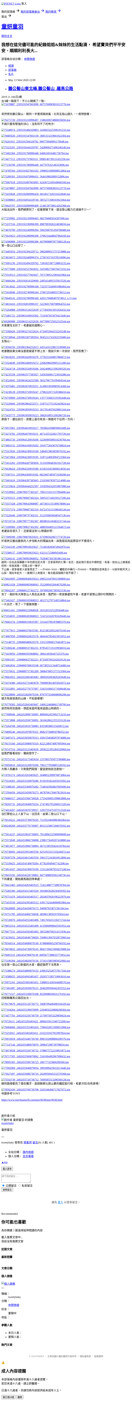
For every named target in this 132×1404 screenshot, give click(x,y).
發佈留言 (7, 1190)
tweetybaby (7, 1123)
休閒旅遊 (29, 59)
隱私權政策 (85, 1356)
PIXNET (40, 1356)
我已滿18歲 (8, 1397)
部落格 (12, 70)
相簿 (11, 65)
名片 (11, 74)
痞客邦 (28, 1142)
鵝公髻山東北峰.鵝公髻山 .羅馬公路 (40, 88)
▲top (4, 1162)
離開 (20, 1397)
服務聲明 (98, 1356)
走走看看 (28, 1156)
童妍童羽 (12, 26)
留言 (35, 1142)
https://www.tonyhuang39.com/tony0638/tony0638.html (31, 1099)
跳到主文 (6, 36)
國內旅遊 (28, 1152)
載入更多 (7, 1169)
